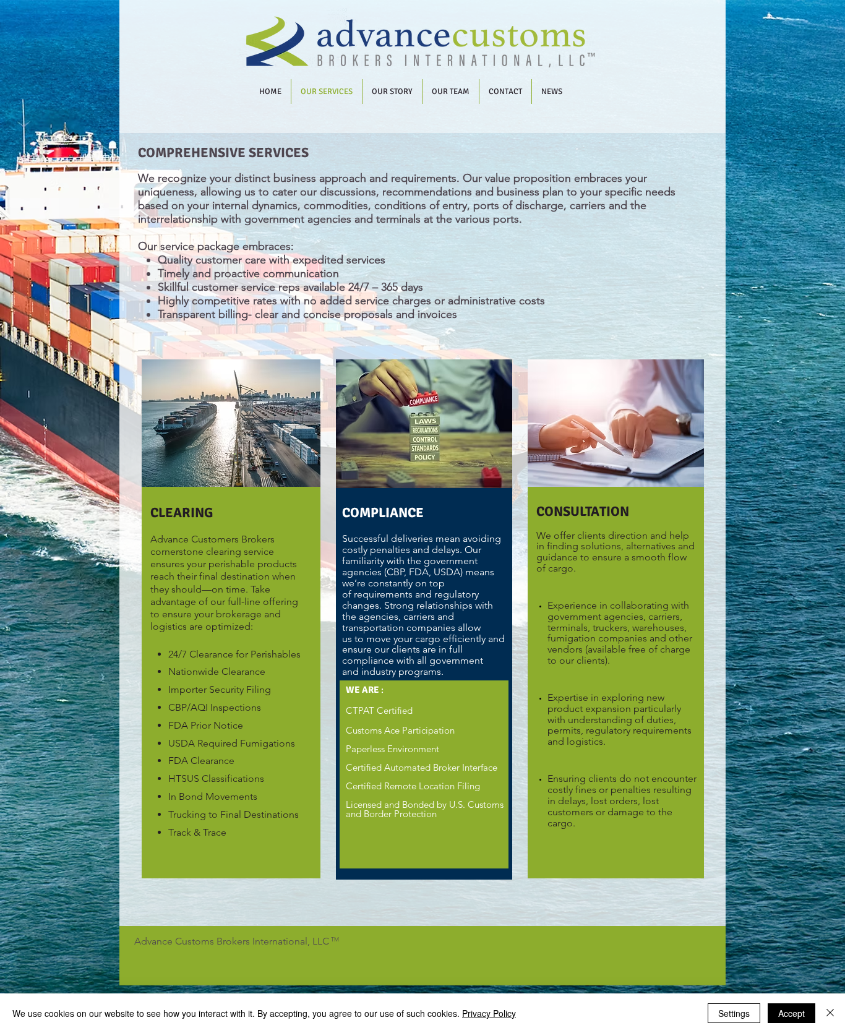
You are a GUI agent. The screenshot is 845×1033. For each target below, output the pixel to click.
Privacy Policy (489, 1013)
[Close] (830, 1013)
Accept (791, 1013)
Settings (734, 1013)
